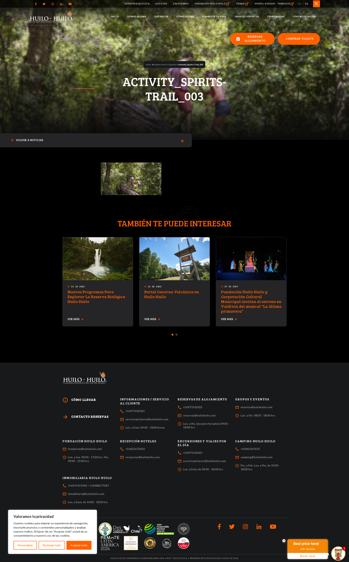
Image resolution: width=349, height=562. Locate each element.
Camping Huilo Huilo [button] (255, 441)
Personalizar (25, 545)
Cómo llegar (185, 16)
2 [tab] (177, 335)
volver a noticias (27, 140)
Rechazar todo (52, 545)
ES (306, 3)
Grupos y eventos (246, 16)
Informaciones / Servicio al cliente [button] (144, 401)
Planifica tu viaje (214, 16)
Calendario (181, 3)
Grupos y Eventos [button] (252, 399)
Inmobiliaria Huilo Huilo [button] (87, 478)
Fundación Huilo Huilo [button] (84, 441)
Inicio (115, 16)
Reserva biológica (137, 3)
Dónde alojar (136, 16)
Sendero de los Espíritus (165, 64)
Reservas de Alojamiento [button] (202, 399)
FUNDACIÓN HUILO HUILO (210, 3)
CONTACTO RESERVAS (85, 417)
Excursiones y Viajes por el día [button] (202, 443)
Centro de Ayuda (304, 16)
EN (299, 3)
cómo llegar (79, 400)
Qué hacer (161, 16)
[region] (52, 532)
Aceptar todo (78, 545)
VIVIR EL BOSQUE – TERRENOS (273, 3)
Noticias (161, 3)
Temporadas (276, 16)
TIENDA (240, 3)
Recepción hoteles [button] (138, 441)
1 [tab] (172, 335)
